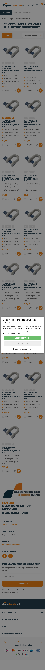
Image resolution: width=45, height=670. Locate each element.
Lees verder (16, 333)
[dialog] (22, 335)
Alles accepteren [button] (22, 338)
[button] (22, 349)
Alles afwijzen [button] (22, 344)
